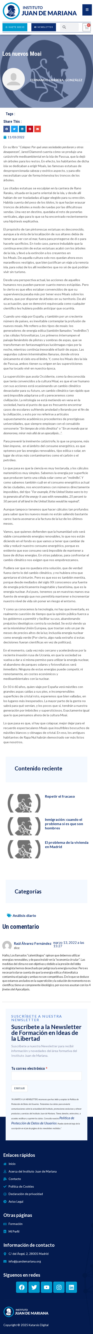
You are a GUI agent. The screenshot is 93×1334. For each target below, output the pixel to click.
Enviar (19, 1088)
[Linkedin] (71, 1287)
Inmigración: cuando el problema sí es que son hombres (64, 823)
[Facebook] (21, 1287)
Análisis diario (24, 915)
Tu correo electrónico (28, 1068)
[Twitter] (34, 1287)
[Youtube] (46, 1287)
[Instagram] (59, 1287)
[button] (6, 129)
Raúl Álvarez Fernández (32, 943)
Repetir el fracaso (60, 796)
